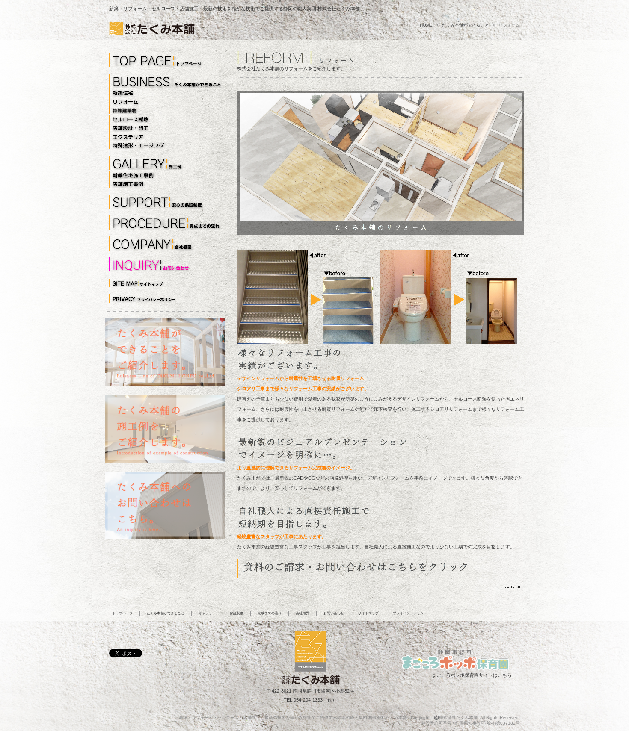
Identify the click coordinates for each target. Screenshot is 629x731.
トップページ (122, 613)
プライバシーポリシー (410, 613)
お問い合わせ (333, 613)
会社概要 (302, 613)
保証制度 (236, 613)
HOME (426, 25)
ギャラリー (207, 613)
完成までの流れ (270, 613)
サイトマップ (368, 613)
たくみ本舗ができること (465, 25)
